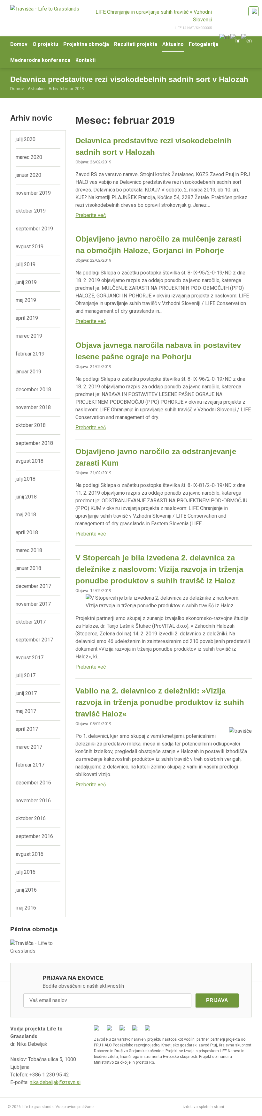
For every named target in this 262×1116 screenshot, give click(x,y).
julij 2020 (25, 139)
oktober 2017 (31, 622)
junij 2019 (26, 282)
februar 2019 (30, 354)
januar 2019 (28, 372)
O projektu (45, 44)
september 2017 (34, 640)
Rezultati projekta (135, 44)
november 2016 (33, 801)
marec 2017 (29, 747)
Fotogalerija (203, 44)
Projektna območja (86, 44)
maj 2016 (26, 908)
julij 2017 (25, 675)
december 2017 (33, 586)
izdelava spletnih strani (203, 1107)
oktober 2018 (31, 425)
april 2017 (27, 729)
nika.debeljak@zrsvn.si (55, 1082)
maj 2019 (26, 300)
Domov (18, 44)
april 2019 (27, 318)
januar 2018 (28, 568)
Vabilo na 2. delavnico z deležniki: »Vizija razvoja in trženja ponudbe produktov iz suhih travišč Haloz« (159, 702)
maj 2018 (26, 515)
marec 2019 (29, 336)
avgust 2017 (29, 658)
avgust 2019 (29, 246)
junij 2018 (26, 497)
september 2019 (34, 229)
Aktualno (173, 44)
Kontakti (85, 60)
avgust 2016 (29, 854)
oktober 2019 (31, 211)
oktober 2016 (31, 818)
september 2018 (34, 443)
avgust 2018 (29, 461)
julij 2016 (25, 872)
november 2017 (33, 604)
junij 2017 (26, 693)
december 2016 (33, 783)
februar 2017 (30, 765)
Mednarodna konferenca (40, 60)
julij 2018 (25, 479)
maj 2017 (26, 711)
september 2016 (34, 836)
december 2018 (33, 389)
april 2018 (27, 532)
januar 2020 (28, 175)
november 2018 (33, 407)
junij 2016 (26, 890)
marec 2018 (29, 550)
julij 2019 (25, 264)
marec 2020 (29, 157)
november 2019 (33, 193)
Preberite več (90, 215)
